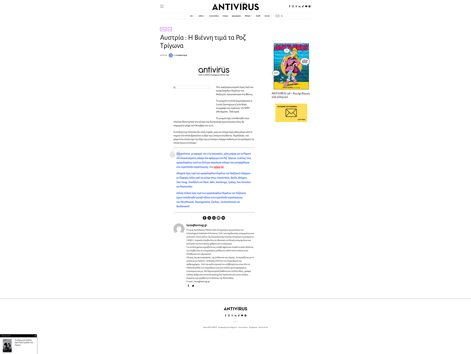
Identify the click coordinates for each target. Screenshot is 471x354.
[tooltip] (289, 6)
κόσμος (163, 29)
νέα (170, 29)
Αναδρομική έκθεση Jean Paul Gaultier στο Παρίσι (24, 342)
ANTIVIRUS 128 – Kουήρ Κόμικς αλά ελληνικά (291, 95)
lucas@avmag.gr (181, 55)
